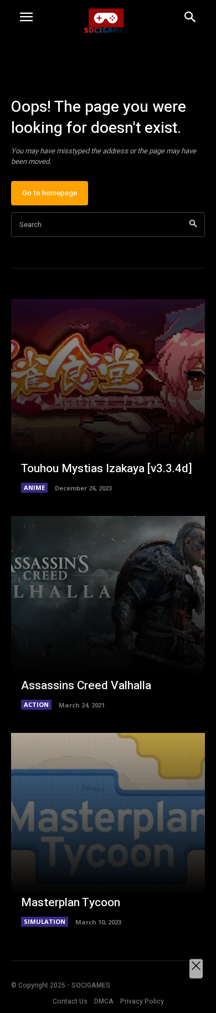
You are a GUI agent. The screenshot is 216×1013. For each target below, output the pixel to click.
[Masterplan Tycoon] (108, 830)
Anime (34, 487)
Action (36, 704)
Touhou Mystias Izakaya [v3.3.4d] (106, 468)
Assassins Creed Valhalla (86, 685)
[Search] (193, 224)
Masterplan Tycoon (70, 902)
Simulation (44, 921)
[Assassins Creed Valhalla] (108, 613)
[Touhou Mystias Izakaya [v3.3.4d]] (108, 396)
